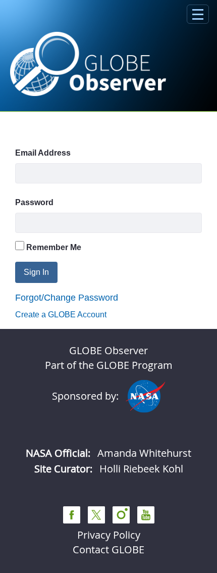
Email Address (43, 153)
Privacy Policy (108, 535)
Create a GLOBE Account (60, 314)
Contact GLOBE (108, 549)
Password (34, 202)
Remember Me (52, 247)
